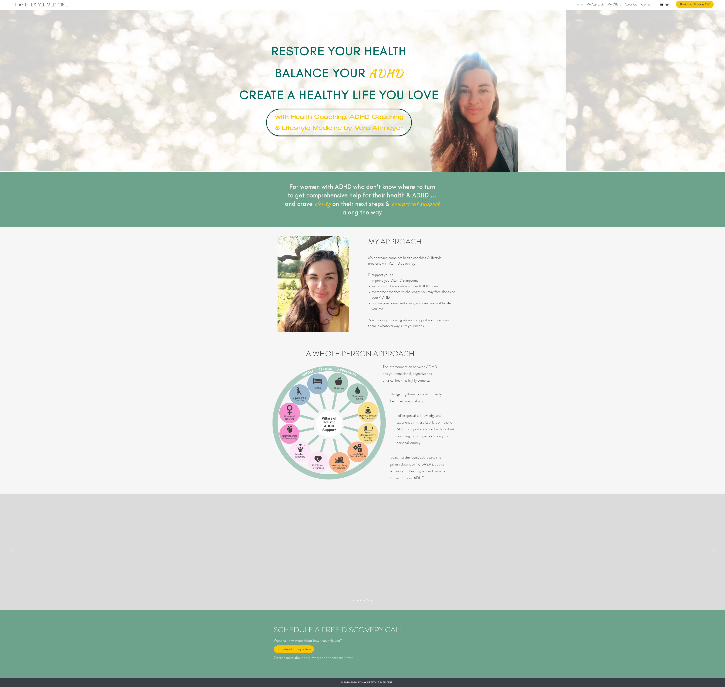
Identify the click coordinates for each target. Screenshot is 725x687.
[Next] (714, 552)
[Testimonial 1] (364, 600)
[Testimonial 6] (357, 600)
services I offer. (342, 657)
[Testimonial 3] (371, 600)
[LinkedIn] (661, 4)
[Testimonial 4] (360, 600)
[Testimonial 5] (367, 600)
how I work (311, 657)
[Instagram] (667, 4)
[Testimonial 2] (353, 600)
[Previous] (11, 552)
